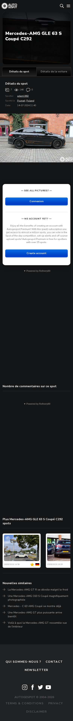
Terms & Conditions (24, 703)
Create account (36, 253)
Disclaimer (36, 712)
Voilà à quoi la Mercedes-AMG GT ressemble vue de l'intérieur (37, 624)
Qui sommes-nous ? (23, 662)
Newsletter (36, 670)
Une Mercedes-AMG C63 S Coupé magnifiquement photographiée (38, 598)
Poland (30, 100)
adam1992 (23, 96)
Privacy (55, 703)
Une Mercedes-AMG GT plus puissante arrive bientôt (35, 614)
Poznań (21, 100)
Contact (54, 662)
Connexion (37, 201)
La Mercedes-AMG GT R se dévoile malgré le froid (38, 589)
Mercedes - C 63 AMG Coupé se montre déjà (34, 606)
